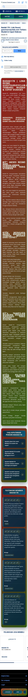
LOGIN (21, 16)
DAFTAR (7, 16)
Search (3, 6)
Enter (19, 51)
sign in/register (19, 71)
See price (4, 656)
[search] (14, 6)
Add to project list (15, 67)
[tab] (7, 662)
